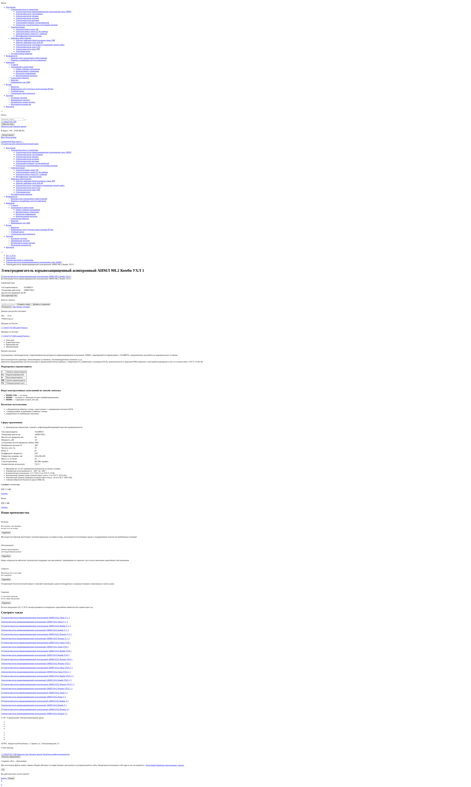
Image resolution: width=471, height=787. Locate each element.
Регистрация (11, 137)
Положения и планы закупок (23, 102)
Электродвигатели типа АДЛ (28, 47)
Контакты (10, 107)
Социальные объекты (20, 78)
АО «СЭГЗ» (11, 256)
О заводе (14, 65)
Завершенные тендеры (20, 100)
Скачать (4, 493)
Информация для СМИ (20, 82)
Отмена (11, 778)
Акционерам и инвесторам (22, 67)
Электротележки (18, 27)
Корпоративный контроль (26, 76)
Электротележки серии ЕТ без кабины (32, 31)
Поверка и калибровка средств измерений (28, 60)
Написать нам (7, 126)
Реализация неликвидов (21, 104)
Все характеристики (9, 296)
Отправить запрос (24, 304)
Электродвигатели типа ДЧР (28, 49)
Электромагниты (23, 51)
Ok (3, 770)
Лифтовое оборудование (21, 38)
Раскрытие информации (26, 73)
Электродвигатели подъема (27, 18)
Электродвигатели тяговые (27, 16)
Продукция (10, 7)
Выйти (4, 778)
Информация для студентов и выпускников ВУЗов (32, 89)
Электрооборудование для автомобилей (32, 23)
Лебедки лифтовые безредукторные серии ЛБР (35, 40)
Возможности (11, 56)
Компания (10, 62)
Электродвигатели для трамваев (29, 14)
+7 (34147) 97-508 (8, 336)
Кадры (8, 84)
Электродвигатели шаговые (27, 20)
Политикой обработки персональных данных (165, 765)
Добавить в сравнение (41, 304)
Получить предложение (11, 757)
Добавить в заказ (8, 304)
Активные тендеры (19, 98)
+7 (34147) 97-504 (8, 328)
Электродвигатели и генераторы (24, 9)
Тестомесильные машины (21, 54)
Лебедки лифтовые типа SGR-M (29, 42)
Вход (3, 137)
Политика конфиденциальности (56, 754)
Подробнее (6, 533)
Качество (14, 80)
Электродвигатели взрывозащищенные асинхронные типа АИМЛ (43, 12)
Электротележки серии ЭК (27, 29)
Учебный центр (17, 91)
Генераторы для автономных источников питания (37, 25)
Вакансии (15, 87)
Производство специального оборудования (29, 58)
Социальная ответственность (23, 93)
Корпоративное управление (27, 71)
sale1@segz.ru (21, 328)
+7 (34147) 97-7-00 (8, 754)
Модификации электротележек (29, 36)
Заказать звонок (19, 126)
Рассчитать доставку (21, 307)
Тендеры (9, 95)
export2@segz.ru (22, 336)
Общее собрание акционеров (28, 69)
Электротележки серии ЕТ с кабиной (31, 34)
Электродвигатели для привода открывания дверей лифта (40, 45)
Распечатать (6, 307)
